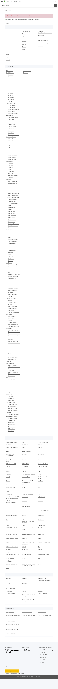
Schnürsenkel (11, 260)
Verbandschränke (12, 217)
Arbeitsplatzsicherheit (11, 402)
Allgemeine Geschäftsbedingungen (43, 32)
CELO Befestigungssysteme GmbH (12, 470)
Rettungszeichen (12, 437)
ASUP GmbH (25, 455)
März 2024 (24, 600)
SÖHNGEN (24, 547)
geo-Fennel (40, 491)
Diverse (8, 476)
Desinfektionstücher (12, 418)
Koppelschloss (11, 171)
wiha (39, 567)
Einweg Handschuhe (13, 297)
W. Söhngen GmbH (26, 563)
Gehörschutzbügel (12, 361)
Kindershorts (11, 132)
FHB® (39, 484)
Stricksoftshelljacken (13, 89)
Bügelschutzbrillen (12, 324)
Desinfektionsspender (13, 420)
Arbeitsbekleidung (10, 72)
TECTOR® (8, 558)
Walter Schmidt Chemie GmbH (43, 564)
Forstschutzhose (12, 107)
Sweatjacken (11, 91)
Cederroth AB (41, 464)
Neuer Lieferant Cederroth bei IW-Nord (12, 591)
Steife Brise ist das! (43, 602)
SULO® (24, 555)
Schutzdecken (11, 410)
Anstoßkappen (11, 318)
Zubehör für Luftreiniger (14, 425)
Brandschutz (9, 404)
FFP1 (9, 187)
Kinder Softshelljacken (13, 117)
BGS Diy (40, 457)
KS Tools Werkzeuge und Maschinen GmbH (28, 514)
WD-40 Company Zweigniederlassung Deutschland (11, 569)
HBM (39, 498)
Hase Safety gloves (10, 498)
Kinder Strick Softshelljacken (11, 120)
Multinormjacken (12, 141)
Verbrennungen (11, 219)
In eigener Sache (10, 621)
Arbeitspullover (11, 97)
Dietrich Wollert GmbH (43, 474)
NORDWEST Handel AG (11, 536)
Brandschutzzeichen (13, 429)
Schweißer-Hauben (12, 400)
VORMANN (24, 560)
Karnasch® (25, 509)
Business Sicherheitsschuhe (12, 251)
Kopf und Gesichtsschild (13, 320)
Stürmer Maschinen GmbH (44, 551)
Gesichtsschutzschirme (13, 331)
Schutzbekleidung (10, 373)
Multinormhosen (12, 139)
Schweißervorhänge (12, 394)
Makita (23, 522)
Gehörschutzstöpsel (12, 355)
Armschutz (10, 299)
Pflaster (9, 207)
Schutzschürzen (11, 386)
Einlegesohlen (11, 258)
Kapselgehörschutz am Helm (13, 340)
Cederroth (24, 464)
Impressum (41, 45)
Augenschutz (9, 322)
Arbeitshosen (11, 93)
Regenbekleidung (10, 143)
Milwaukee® (41, 524)
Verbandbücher (11, 213)
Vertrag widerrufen (12, 681)
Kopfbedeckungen (12, 309)
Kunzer (40, 513)
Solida (39, 547)
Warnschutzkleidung (11, 149)
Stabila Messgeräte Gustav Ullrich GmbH (28, 552)
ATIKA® (40, 455)
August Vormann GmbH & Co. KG (12, 458)
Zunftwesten (11, 167)
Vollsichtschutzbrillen (13, 329)
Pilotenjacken (11, 81)
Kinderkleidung (10, 115)
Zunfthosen (10, 165)
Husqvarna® (25, 505)
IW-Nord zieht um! (11, 602)
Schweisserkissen (12, 392)
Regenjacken (11, 147)
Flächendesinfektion (12, 414)
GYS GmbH (24, 495)
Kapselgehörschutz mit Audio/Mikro (13, 349)
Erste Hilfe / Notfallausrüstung (10, 198)
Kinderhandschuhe (12, 126)
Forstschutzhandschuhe (13, 109)
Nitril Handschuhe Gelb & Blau (13, 273)
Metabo (24, 524)
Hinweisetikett (11, 433)
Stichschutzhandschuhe (13, 279)
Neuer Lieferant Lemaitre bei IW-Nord (28, 604)
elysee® (8, 482)
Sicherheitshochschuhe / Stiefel (14, 238)
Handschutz (9, 264)
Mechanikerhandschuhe (13, 266)
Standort (24, 47)
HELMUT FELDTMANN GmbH (13, 500)
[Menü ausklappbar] (2, 1)
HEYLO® (40, 500)
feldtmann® (9, 484)
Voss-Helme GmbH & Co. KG (12, 563)
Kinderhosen (11, 128)
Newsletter (24, 41)
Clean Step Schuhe (12, 243)
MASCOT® (40, 522)
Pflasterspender (11, 209)
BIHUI (7, 462)
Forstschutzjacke (12, 105)
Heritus (24, 500)
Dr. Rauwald (25, 476)
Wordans (8, 577)
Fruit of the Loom (26, 487)
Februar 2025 (25, 587)
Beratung (8, 52)
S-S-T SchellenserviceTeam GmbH (28, 544)
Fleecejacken (11, 77)
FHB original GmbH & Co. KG (29, 484)
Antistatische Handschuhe (11, 285)
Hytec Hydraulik (42, 505)
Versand (24, 49)
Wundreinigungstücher (13, 227)
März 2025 (8, 587)
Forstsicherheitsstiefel (13, 113)
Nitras (23, 534)
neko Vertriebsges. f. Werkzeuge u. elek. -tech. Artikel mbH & (28, 530)
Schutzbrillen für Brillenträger (12, 326)
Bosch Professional (26, 462)
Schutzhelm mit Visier (13, 314)
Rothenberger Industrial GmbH (12, 544)
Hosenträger (11, 173)
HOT (39, 503)
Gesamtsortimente (27, 70)
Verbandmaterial (12, 215)
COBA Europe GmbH (11, 474)
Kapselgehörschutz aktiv (13, 346)
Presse (23, 34)
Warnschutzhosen (12, 151)
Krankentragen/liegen (13, 205)
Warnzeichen (11, 441)
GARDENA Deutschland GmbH (43, 487)
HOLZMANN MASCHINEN (28, 503)
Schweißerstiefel (12, 248)
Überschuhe (11, 254)
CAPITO (40, 462)
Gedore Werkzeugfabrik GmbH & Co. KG (27, 491)
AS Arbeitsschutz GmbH (43, 452)
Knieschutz (8, 371)
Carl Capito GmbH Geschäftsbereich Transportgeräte (10, 466)
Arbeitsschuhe (9, 231)
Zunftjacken (11, 163)
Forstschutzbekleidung (11, 103)
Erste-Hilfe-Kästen (12, 203)
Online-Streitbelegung (43, 43)
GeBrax (8, 491)
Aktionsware (26, 72)
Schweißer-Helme (12, 398)
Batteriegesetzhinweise (43, 40)
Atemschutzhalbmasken (13, 193)
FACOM (24, 482)
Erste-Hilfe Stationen (13, 201)
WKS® (39, 573)
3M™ (23, 452)
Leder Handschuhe (12, 270)
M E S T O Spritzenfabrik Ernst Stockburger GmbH (44, 518)
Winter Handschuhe (12, 301)
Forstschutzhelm (12, 111)
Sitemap (24, 44)
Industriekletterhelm (13, 316)
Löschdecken (11, 408)
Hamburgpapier (42, 495)
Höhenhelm (10, 311)
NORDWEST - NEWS (26, 621)
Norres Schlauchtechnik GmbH (28, 537)
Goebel (8, 495)
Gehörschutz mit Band (13, 359)
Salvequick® (41, 543)
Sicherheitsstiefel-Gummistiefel (12, 245)
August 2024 (9, 600)
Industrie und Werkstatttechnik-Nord (11, 510)
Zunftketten (10, 177)
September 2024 (42, 587)
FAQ (7, 57)
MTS (7, 528)
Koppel (9, 169)
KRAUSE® (8, 513)
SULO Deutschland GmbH (12, 555)
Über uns (24, 36)
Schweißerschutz (10, 388)
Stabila (7, 551)
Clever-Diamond (26, 470)
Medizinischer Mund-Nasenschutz (13, 184)
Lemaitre (24, 518)
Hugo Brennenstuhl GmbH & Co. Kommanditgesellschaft (13, 506)
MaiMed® (8, 522)
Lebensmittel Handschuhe (11, 289)
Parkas (9, 79)
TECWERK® (25, 558)
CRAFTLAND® (25, 474)
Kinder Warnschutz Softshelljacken (12, 123)
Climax (39, 470)
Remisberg (24, 540)
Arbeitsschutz (9, 70)
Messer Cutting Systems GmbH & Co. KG (12, 525)
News (23, 39)
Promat (8, 540)
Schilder (10, 211)
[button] (44, 1)
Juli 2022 (40, 600)
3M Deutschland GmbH (11, 452)
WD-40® (24, 567)
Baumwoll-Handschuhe (13, 292)
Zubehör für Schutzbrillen (11, 334)
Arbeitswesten (11, 99)
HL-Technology (9, 503)
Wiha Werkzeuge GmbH (11, 573)
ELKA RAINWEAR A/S (27, 479)
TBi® (39, 555)
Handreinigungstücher (13, 367)
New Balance (41, 528)
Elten (39, 479)
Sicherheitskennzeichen (12, 427)
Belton (23, 457)
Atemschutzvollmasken (13, 195)
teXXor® (40, 558)
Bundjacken (11, 75)
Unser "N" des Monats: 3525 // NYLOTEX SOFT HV (13, 596)
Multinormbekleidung (11, 137)
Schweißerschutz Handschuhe (12, 282)
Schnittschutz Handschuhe (11, 276)
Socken (9, 256)
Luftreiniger (9, 422)
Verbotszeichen (11, 439)
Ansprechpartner (26, 31)
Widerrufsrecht (41, 35)
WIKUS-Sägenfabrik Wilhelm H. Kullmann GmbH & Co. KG (29, 573)
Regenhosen (11, 145)
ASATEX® (8, 455)
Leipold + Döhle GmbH (11, 518)
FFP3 (9, 191)
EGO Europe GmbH (42, 476)
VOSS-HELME (41, 560)
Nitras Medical (41, 534)
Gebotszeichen (11, 431)
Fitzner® (8, 487)
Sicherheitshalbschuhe (13, 235)
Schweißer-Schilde (12, 396)
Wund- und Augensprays (14, 225)
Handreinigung (11, 365)
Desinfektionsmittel (10, 412)
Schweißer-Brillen (12, 390)
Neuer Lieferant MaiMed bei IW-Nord (29, 609)
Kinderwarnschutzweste (13, 134)
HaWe (23, 498)
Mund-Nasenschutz (12, 181)
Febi (39, 482)
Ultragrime (8, 560)
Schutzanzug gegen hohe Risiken (12, 383)
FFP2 (9, 189)
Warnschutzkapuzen (13, 155)
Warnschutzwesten (12, 159)
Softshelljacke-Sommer (13, 87)
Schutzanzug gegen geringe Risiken (12, 376)
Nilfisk (7, 534)
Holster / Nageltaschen (13, 175)
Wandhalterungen (12, 221)
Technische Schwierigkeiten (44, 591)
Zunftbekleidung (10, 161)
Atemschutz (9, 179)
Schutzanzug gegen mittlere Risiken (12, 379)
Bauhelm (10, 307)
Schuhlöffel (10, 262)
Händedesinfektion (12, 416)
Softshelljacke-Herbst (13, 85)
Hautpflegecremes (12, 369)
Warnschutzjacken (12, 153)
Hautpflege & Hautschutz (12, 363)
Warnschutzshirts (12, 157)
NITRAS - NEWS (41, 621)
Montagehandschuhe (13, 268)
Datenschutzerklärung (43, 38)
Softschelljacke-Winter (13, 83)
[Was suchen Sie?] (55, 5)
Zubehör (10, 101)
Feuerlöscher (11, 406)
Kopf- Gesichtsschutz (11, 305)
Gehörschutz (9, 337)
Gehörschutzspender (13, 357)
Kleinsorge (40, 509)
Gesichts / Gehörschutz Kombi (13, 352)
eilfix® (7, 479)
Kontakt (8, 60)
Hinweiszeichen (11, 435)
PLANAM (40, 536)
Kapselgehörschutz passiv (12, 343)
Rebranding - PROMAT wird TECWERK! (28, 591)
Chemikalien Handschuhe (11, 294)
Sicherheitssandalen (13, 233)
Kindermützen (11, 130)
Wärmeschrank (11, 223)
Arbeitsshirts (11, 95)
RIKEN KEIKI (41, 540)
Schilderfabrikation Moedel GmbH (12, 548)
